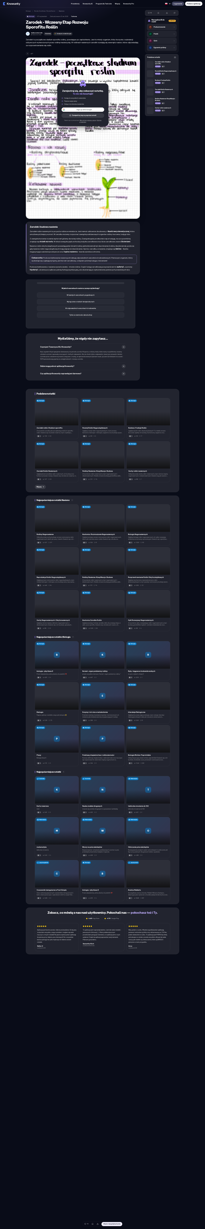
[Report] (174, 13)
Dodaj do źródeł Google (64, 33)
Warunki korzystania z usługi (88, 120)
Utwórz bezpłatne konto (112, 1224)
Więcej (39, 487)
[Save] (158, 13)
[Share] (167, 13)
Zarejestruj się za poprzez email (84, 115)
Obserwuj (48, 33)
